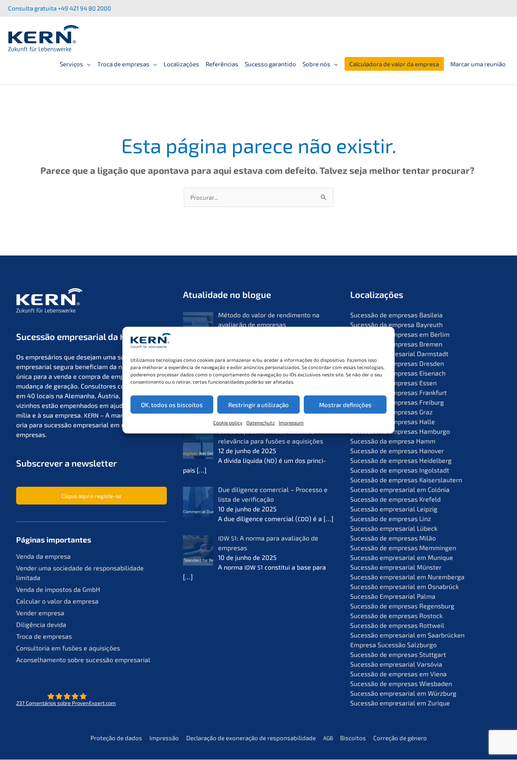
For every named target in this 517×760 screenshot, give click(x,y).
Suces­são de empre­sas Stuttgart (398, 654)
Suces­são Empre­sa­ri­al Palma (392, 596)
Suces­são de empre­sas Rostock (396, 615)
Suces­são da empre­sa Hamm (392, 441)
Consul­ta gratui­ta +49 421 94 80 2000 (59, 8)
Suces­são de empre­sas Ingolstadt (399, 470)
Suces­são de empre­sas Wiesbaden (401, 683)
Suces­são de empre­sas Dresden (397, 363)
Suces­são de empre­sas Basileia (396, 315)
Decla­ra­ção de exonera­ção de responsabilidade (251, 737)
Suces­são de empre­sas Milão (393, 538)
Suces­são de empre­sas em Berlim (400, 334)
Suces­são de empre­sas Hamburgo (400, 431)
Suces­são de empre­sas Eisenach (398, 373)
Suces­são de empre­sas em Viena (398, 674)
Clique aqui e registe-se (91, 495)
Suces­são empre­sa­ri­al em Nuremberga (407, 577)
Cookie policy (227, 422)
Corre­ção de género (400, 737)
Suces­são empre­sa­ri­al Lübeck (393, 528)
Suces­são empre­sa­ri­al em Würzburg (403, 693)
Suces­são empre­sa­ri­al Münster (395, 567)
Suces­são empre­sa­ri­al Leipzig (393, 509)
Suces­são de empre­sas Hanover (397, 450)
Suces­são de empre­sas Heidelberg (401, 460)
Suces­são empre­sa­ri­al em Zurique (400, 703)
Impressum (291, 422)
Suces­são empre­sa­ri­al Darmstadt (399, 353)
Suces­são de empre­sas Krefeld (395, 499)
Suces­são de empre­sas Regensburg (402, 606)
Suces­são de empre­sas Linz (390, 518)
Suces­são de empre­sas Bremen (396, 344)
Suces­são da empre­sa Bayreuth (396, 324)
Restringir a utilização (258, 404)
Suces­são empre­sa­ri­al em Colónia (400, 489)
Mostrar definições (345, 404)
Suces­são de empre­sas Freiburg (397, 402)
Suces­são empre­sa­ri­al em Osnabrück (404, 586)
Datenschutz (260, 422)
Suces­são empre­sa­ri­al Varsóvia (396, 664)
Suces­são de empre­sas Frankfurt (398, 392)
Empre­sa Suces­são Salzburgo (393, 644)
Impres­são (164, 737)
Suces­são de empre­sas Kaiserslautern (406, 479)
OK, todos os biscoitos (172, 404)
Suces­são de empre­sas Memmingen (403, 547)
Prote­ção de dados (116, 737)
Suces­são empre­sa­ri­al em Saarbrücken (407, 635)
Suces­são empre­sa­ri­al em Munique (401, 557)
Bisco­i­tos (353, 737)
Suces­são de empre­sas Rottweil (397, 625)
